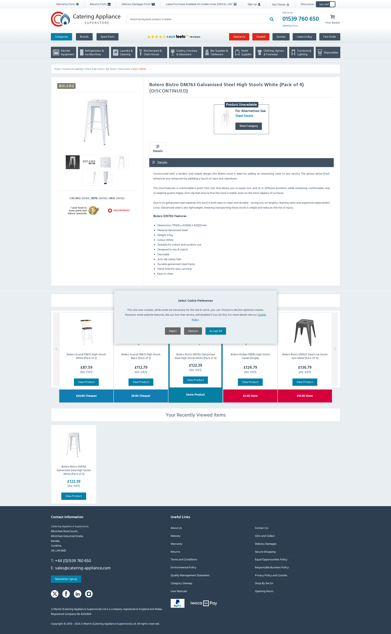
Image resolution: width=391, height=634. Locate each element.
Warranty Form (65, 4)
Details (158, 151)
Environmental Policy (183, 567)
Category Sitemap (181, 583)
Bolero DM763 (139, 69)
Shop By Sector (264, 583)
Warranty (176, 544)
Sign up (252, 4)
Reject (173, 330)
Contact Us (261, 528)
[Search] (271, 19)
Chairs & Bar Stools (94, 69)
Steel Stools (124, 69)
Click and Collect (265, 536)
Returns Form (98, 4)
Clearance (239, 36)
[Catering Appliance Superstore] (85, 19)
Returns (175, 551)
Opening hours (290, 25)
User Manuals (179, 591)
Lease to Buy (304, 36)
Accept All (216, 330)
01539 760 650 (300, 19)
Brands (84, 36)
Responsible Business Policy (272, 567)
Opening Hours (264, 591)
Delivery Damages (265, 544)
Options (193, 330)
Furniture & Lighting (72, 69)
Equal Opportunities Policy (271, 559)
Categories (61, 36)
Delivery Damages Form (136, 4)
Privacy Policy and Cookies (271, 575)
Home (57, 69)
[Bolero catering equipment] (66, 86)
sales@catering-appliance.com (83, 567)
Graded (260, 36)
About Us (176, 528)
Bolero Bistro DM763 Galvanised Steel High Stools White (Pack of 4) (74, 470)
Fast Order (329, 36)
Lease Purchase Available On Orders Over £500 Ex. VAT (199, 4)
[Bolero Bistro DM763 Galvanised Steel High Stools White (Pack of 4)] (73, 444)
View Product (86, 382)
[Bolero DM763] (97, 122)
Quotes (281, 36)
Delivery (175, 536)
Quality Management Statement (190, 575)
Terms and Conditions (184, 559)
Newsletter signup (66, 579)
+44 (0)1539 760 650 (73, 560)
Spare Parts (107, 36)
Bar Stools (111, 69)
